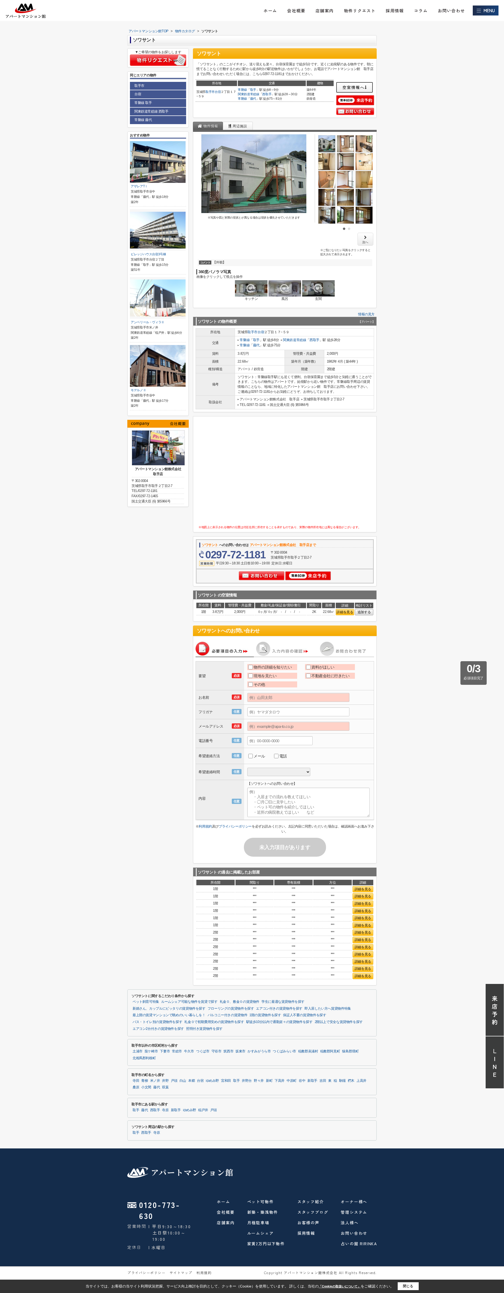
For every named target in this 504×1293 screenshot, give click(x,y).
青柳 (144, 1081)
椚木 (351, 1081)
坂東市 (240, 1051)
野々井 (259, 1081)
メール (259, 756)
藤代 (253, 98)
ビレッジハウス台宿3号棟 (148, 254)
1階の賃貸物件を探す (265, 1015)
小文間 (146, 1087)
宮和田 (226, 1081)
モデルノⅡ (138, 390)
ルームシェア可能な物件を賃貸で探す (189, 1002)
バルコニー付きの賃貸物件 (227, 1015)
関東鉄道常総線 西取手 (151, 111)
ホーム (270, 10)
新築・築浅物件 (262, 1212)
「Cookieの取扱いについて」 (340, 1286)
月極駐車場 (258, 1222)
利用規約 (205, 826)
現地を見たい (265, 676)
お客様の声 (308, 1222)
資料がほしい (322, 667)
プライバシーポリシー (235, 826)
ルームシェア (260, 1233)
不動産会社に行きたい (330, 676)
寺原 (165, 1110)
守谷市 (217, 1051)
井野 (165, 1081)
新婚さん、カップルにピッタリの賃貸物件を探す (169, 1008)
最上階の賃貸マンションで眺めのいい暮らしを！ (169, 1015)
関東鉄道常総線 (248, 94)
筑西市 (228, 1051)
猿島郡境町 (350, 1051)
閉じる (408, 1286)
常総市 (177, 1051)
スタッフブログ (312, 1212)
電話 (283, 756)
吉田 (322, 1081)
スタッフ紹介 (310, 1201)
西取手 (266, 94)
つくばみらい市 (284, 1051)
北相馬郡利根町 (144, 1058)
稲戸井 (203, 1110)
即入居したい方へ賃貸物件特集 (327, 1008)
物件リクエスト (359, 10)
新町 (269, 1081)
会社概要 (296, 10)
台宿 (218, 92)
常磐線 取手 (143, 103)
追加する (364, 612)
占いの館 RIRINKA (359, 1243)
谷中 (302, 1081)
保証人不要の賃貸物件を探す (304, 1015)
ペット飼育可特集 (146, 1002)
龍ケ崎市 (151, 1051)
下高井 (280, 1081)
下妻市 (165, 1051)
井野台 (247, 1081)
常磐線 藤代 (143, 120)
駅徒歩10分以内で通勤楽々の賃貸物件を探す (279, 1022)
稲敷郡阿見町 (330, 1051)
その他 (259, 684)
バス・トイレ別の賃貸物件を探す (157, 1022)
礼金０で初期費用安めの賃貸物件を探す (214, 1022)
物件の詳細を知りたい (273, 667)
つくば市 (202, 1051)
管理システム (354, 1212)
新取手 (312, 1081)
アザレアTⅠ (139, 186)
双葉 (165, 1087)
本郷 (191, 1081)
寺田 (136, 1081)
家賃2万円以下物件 (266, 1243)
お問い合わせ (451, 10)
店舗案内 (325, 10)
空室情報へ (354, 87)
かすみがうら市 (259, 1051)
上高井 (361, 1081)
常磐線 (242, 90)
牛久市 (189, 1051)
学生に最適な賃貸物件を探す (282, 1002)
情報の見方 (366, 314)
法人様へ (349, 1222)
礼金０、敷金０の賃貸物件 (239, 1002)
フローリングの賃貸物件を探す (231, 1008)
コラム (421, 10)
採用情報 (395, 10)
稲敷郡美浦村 (308, 1051)
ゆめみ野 (212, 1081)
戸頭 (174, 1081)
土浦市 (138, 1051)
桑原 (136, 1087)
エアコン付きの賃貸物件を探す (279, 1008)
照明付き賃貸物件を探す (204, 1029)
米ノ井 (155, 1081)
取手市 (210, 92)
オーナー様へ (354, 1201)
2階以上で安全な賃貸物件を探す (339, 1022)
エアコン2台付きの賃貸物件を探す (158, 1029)
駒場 (342, 1081)
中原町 (292, 1081)
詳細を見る (345, 612)
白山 (183, 1081)
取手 (253, 90)
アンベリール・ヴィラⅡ (147, 322)
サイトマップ (181, 1272)
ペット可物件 (260, 1201)
